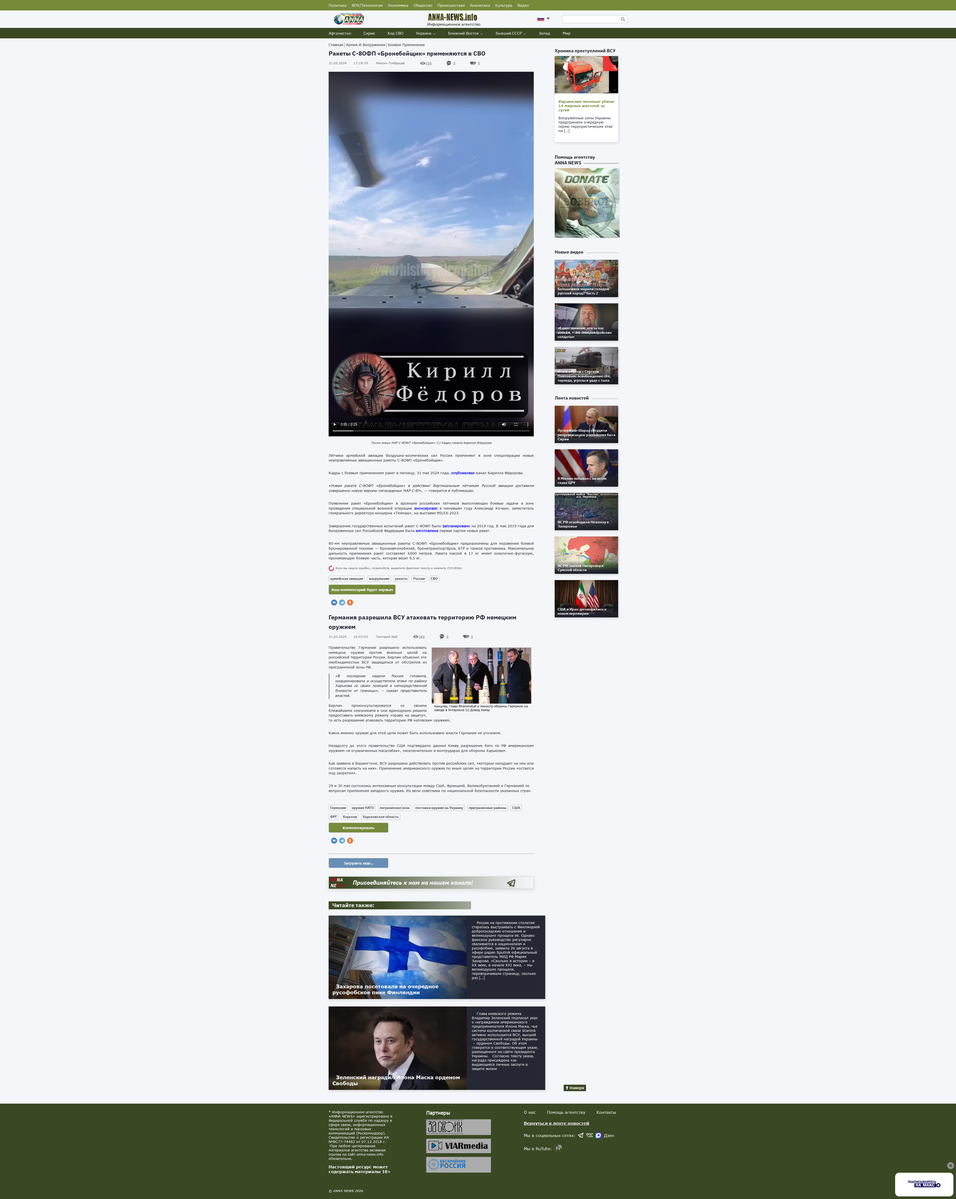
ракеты (401, 578)
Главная (336, 45)
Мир (566, 33)
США (516, 807)
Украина (423, 33)
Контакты (606, 1112)
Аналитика (480, 5)
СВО (434, 578)
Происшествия (451, 5)
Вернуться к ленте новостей (556, 1123)
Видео (523, 5)
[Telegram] (342, 602)
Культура (503, 5)
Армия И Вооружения (365, 45)
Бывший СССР (509, 33)
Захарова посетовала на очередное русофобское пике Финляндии (385, 989)
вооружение (379, 578)
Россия (419, 578)
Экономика (398, 5)
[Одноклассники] (350, 602)
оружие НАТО (363, 807)
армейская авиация (346, 578)
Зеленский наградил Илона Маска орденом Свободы (396, 1080)
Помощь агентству (566, 1112)
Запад (544, 33)
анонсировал (426, 508)
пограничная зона (395, 807)
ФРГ (333, 816)
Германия (338, 807)
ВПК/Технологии (367, 5)
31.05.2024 (348, 63)
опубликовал (463, 473)
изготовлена (427, 531)
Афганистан (340, 33)
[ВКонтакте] (334, 602)
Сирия (369, 33)
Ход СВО (395, 33)
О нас (530, 1112)
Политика (338, 5)
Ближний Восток (463, 33)
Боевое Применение (406, 45)
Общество (423, 5)
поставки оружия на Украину (439, 807)
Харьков (350, 816)
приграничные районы (487, 807)
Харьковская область (381, 816)
